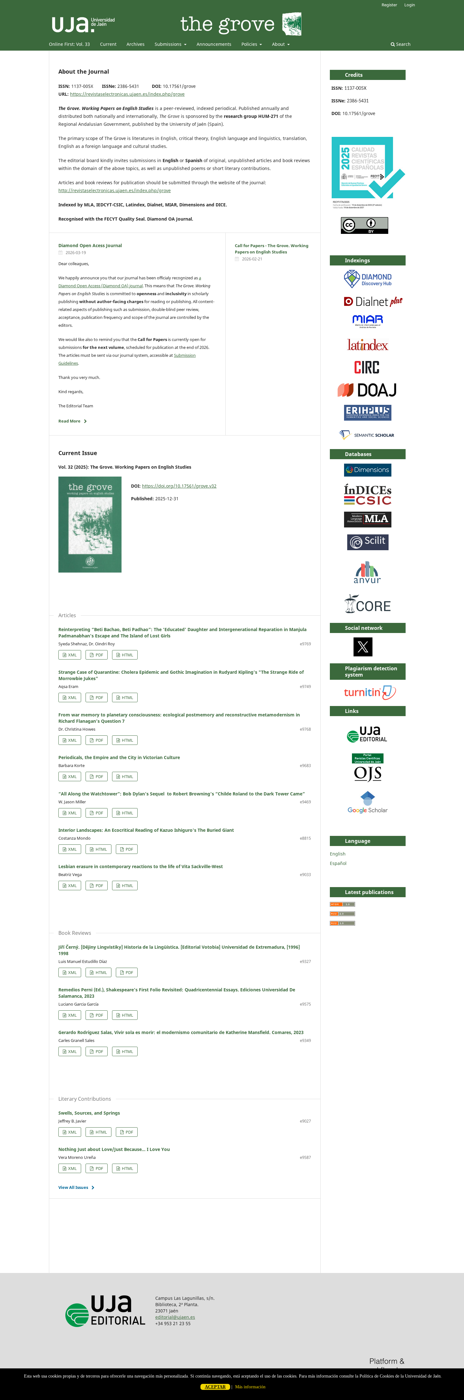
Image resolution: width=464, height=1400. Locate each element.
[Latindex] (367, 351)
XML (72, 655)
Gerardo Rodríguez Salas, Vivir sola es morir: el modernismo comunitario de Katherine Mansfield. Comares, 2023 (181, 1032)
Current (108, 44)
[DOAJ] (367, 396)
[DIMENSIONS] (367, 475)
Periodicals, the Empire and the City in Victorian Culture (119, 757)
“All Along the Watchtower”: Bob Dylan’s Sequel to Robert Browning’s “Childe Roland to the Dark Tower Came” (181, 794)
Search (403, 44)
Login (409, 5)
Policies (250, 44)
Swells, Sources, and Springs (89, 1113)
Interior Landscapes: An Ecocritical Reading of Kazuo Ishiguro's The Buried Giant (146, 830)
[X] (363, 655)
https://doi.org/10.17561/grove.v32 (179, 486)
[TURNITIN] (370, 698)
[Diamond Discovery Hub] (367, 286)
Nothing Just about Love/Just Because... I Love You (114, 1149)
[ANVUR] (367, 582)
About (279, 44)
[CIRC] (367, 373)
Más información (250, 1387)
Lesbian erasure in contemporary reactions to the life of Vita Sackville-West (140, 866)
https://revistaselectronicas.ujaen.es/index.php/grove (127, 94)
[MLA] (367, 526)
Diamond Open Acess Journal (90, 245)
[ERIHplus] (367, 419)
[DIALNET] (373, 305)
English (338, 854)
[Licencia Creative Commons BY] (364, 232)
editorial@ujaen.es (175, 1317)
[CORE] (367, 614)
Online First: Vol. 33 (69, 44)
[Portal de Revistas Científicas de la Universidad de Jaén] (367, 781)
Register (389, 5)
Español (338, 863)
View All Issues (73, 1187)
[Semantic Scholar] (367, 440)
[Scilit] (368, 548)
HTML (127, 655)
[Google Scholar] (367, 813)
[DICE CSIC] (367, 503)
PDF (99, 655)
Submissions (169, 44)
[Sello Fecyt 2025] (368, 208)
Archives (136, 44)
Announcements (214, 44)
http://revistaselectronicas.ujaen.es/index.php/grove (114, 190)
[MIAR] (367, 328)
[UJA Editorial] (367, 746)
